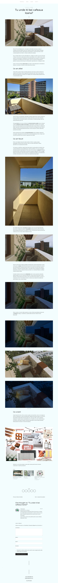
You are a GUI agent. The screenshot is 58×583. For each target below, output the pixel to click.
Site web (16, 545)
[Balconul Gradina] (29, 473)
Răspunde (41, 508)
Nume (16, 537)
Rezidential (27, 7)
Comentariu (17, 527)
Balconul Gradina (27, 476)
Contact (36, 1)
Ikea (20, 313)
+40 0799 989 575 (29, 576)
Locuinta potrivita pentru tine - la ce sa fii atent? (40, 477)
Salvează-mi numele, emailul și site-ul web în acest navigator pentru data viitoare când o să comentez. (29, 551)
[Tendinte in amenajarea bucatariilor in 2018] (18, 473)
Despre (31, 1)
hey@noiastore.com (29, 578)
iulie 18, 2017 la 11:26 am (25, 510)
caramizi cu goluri (34, 151)
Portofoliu (22, 1)
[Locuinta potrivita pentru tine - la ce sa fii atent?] (40, 473)
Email (16, 541)
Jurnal (27, 1)
